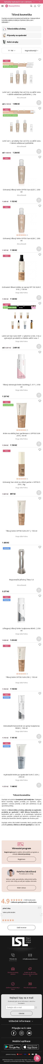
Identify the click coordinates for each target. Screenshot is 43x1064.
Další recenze (21, 927)
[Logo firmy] (12, 6)
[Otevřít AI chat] (37, 1058)
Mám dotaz (21, 888)
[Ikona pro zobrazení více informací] (36, 1007)
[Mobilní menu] (2, 5)
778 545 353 (13, 959)
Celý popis (5, 22)
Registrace (21, 859)
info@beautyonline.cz (30, 959)
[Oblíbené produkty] (40, 6)
